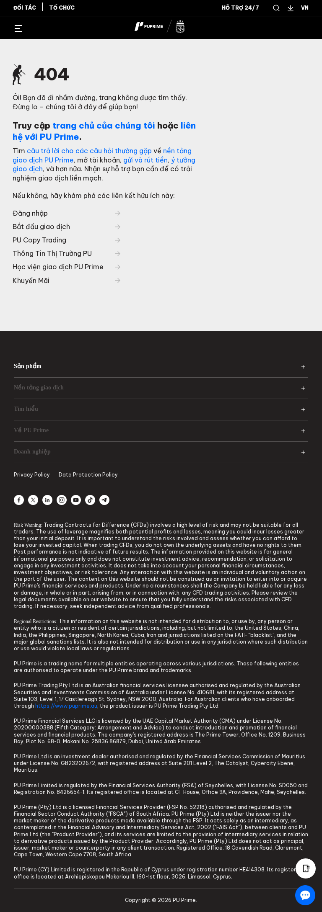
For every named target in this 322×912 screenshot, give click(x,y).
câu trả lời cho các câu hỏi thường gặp (89, 151)
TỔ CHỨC (62, 8)
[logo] (166, 28)
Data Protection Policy (88, 474)
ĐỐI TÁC (24, 8)
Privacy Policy (32, 474)
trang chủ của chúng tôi (103, 125)
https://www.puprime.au (66, 706)
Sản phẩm (28, 366)
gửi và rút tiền (145, 160)
